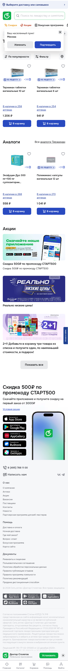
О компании (9, 488)
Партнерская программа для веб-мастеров (25, 514)
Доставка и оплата (12, 527)
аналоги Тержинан (52, 142)
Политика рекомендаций (15, 578)
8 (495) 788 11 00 (18, 467)
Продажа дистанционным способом (21, 582)
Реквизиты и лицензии (14, 559)
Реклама (54, 235)
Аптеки (6, 491)
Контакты (7, 507)
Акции (27, 25)
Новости (7, 511)
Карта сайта (9, 546)
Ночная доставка (11, 531)
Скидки (12, 25)
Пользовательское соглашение (19, 563)
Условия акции (11, 409)
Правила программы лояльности (19, 574)
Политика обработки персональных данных (25, 567)
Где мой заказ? (10, 535)
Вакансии (8, 499)
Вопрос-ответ (10, 539)
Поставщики (9, 503)
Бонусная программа (50, 25)
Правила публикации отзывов (18, 570)
